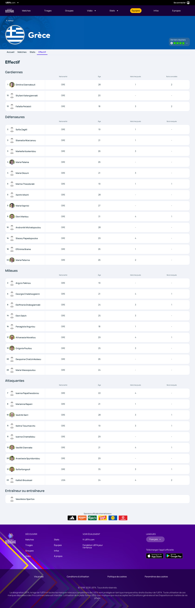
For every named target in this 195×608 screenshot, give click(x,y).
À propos (58, 556)
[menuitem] (29, 10)
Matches (22, 52)
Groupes (29, 550)
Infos (56, 550)
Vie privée (39, 576)
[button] (91, 10)
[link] (26, 10)
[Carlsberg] (92, 518)
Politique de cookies (117, 576)
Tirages (29, 545)
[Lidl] (113, 518)
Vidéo (28, 556)
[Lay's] (102, 518)
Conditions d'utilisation (78, 576)
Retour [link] (11, 21)
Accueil (10, 52)
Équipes (58, 545)
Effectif (42, 52)
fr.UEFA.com (88, 539)
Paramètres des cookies (156, 576)
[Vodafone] (123, 518)
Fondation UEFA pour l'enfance (93, 546)
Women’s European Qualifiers (9, 11)
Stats (32, 52)
